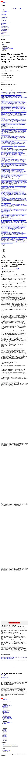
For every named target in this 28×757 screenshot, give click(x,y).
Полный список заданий (8, 658)
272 (11, 657)
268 (3, 657)
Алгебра (3, 9)
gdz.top (4, 2)
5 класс (3, 250)
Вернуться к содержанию (9, 268)
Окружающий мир (5, 29)
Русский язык (4, 30)
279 (24, 657)
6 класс (3, 251)
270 (7, 657)
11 (20, 8)
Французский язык (5, 35)
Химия (2, 36)
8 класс (3, 254)
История (3, 18)
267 (1, 657)
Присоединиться (4, 677)
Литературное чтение (6, 21)
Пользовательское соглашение (10, 744)
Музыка (2, 24)
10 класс (4, 256)
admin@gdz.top (6, 750)
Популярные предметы (6, 701)
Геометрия (3, 15)
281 (1, 658)
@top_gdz (3, 675)
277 (20, 657)
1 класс (3, 245)
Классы (2, 725)
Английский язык (5, 11)
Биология (3, 12)
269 (5, 657)
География (3, 14)
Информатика (4, 17)
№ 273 (2, 268)
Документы (3, 742)
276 (19, 657)
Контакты (3, 748)
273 (13, 657)
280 (26, 657)
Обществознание (5, 27)
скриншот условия (6, 272)
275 (17, 657)
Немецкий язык (4, 26)
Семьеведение (4, 32)
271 (9, 657)
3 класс (3, 248)
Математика (3, 23)
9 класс (3, 255)
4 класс (3, 249)
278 (22, 657)
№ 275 (17, 268)
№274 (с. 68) (4, 270)
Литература (3, 20)
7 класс (3, 252)
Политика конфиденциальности (10, 746)
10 (18, 8)
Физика (2, 33)
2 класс (3, 246)
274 (15, 657)
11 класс (4, 257)
